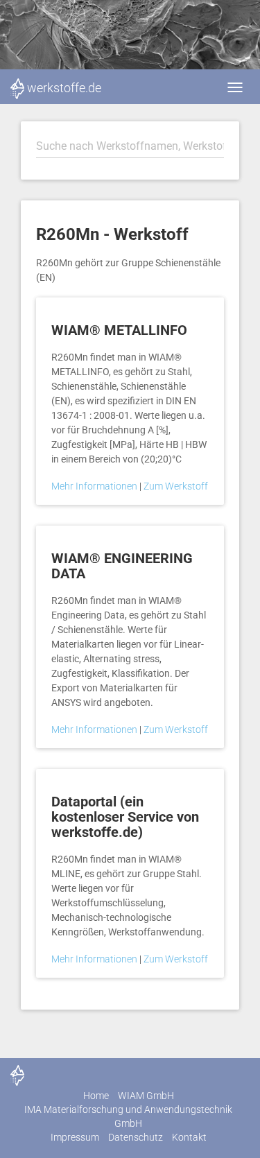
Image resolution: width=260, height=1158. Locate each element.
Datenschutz (135, 1137)
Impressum (75, 1137)
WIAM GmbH (146, 1095)
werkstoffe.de (64, 87)
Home (96, 1095)
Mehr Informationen (95, 486)
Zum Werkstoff (176, 486)
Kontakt (189, 1137)
